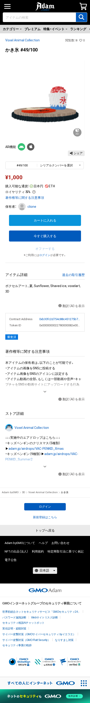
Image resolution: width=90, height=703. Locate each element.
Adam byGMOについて (20, 543)
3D (23, 492)
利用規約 (38, 551)
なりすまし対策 (64, 640)
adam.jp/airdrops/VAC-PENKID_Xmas (36, 448)
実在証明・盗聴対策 (14, 628)
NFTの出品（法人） (16, 551)
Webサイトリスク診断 (44, 617)
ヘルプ (43, 543)
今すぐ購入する (45, 236)
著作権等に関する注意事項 (24, 197)
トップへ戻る (45, 530)
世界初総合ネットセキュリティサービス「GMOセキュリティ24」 (41, 611)
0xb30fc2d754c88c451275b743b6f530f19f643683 (60, 319)
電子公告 (11, 560)
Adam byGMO (10, 492)
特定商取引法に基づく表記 (66, 551)
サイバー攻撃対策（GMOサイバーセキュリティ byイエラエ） (38, 634)
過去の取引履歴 (73, 275)
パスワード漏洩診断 (14, 617)
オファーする (45, 248)
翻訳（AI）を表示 (74, 306)
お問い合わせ (60, 543)
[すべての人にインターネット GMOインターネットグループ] (39, 683)
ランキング (78, 29)
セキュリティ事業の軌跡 (17, 645)
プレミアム (32, 29)
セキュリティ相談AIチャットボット (23, 622)
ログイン (44, 255)
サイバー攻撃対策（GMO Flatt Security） (26, 640)
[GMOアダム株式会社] (45, 590)
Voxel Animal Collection (22, 40)
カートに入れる (45, 220)
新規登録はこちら (45, 517)
